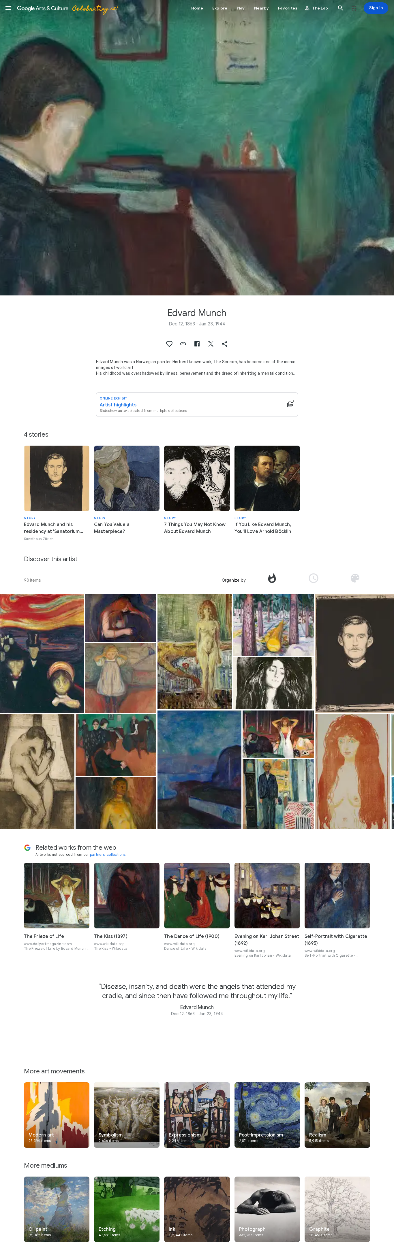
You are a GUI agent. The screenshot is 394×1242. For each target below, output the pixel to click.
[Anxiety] (42, 653)
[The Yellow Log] (273, 625)
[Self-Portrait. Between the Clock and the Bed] (278, 794)
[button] (8, 8)
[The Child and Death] (120, 678)
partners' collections (107, 854)
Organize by (233, 580)
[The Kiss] (37, 771)
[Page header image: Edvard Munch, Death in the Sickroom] (197, 147)
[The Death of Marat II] (194, 651)
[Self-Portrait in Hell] (116, 803)
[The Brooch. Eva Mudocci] (273, 683)
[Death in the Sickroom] (116, 745)
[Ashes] (278, 734)
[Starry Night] (199, 769)
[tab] (272, 580)
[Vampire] (120, 618)
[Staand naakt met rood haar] (352, 771)
